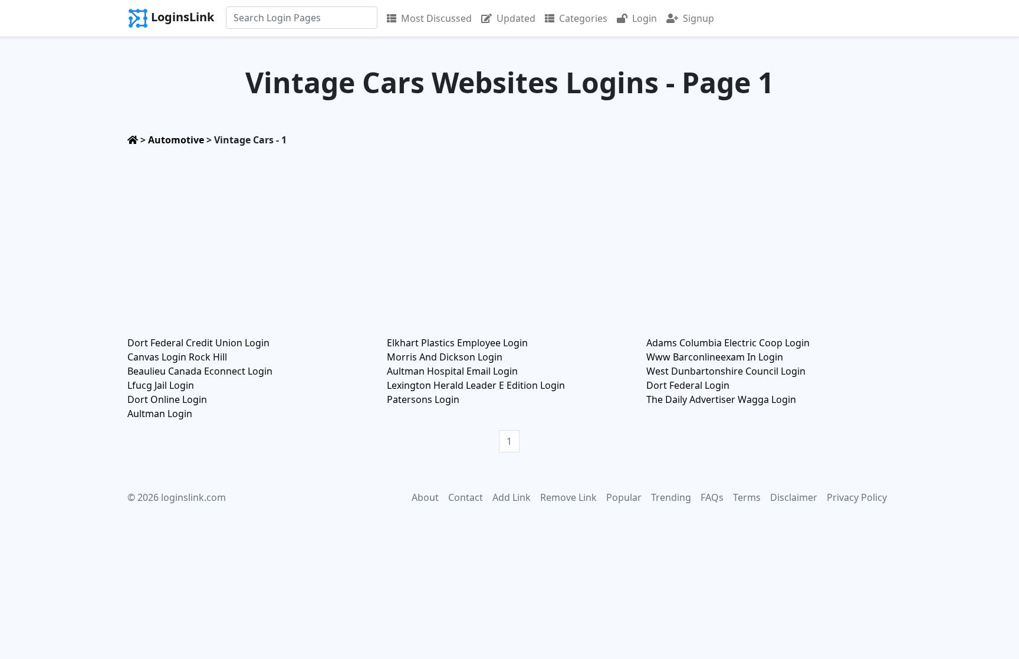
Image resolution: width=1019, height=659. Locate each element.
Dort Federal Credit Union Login (198, 342)
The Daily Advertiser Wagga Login (721, 399)
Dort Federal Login (687, 385)
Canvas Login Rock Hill (177, 356)
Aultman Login (159, 413)
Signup (698, 18)
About (425, 497)
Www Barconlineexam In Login (714, 356)
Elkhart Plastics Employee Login (457, 342)
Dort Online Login (167, 399)
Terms (747, 497)
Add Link (511, 497)
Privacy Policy (857, 497)
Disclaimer (793, 497)
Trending (671, 497)
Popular (624, 497)
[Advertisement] (509, 237)
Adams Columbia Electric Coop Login (728, 342)
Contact (465, 497)
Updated (516, 18)
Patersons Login (423, 399)
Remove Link (568, 497)
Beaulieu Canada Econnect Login (199, 371)
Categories (583, 18)
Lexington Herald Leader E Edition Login (476, 385)
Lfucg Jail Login (160, 385)
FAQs (712, 497)
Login (644, 18)
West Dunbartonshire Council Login (726, 371)
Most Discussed (436, 18)
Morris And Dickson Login (444, 356)
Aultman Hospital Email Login (452, 371)
